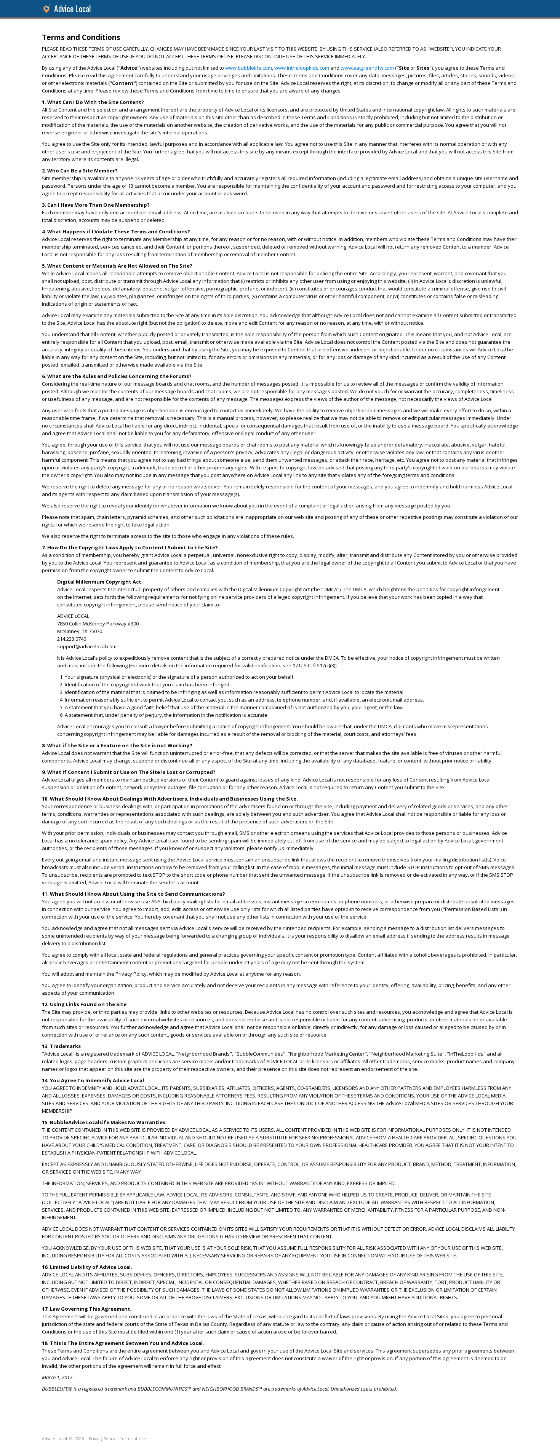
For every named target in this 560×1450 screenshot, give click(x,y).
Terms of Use (133, 1438)
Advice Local (72, 8)
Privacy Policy (102, 1438)
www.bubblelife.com (248, 67)
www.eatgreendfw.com (367, 67)
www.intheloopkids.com (301, 67)
